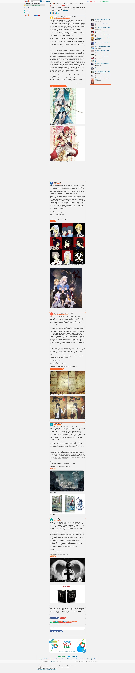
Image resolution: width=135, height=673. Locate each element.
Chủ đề (92, 661)
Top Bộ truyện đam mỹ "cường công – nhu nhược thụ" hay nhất (102, 42)
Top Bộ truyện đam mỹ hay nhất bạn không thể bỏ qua (102, 51)
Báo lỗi (63, 5)
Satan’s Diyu (59, 520)
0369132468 (43, 666)
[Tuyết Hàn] (50, 5)
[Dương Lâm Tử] (95, 29)
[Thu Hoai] (95, 39)
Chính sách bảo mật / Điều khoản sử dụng (44, 669)
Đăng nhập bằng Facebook (57, 631)
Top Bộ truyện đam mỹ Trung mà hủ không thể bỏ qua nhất (102, 20)
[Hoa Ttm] (95, 48)
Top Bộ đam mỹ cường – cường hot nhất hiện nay (102, 79)
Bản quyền (59, 661)
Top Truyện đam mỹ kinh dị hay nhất (101, 31)
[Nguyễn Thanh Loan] (95, 21)
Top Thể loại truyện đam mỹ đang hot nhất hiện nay (102, 47)
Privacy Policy (54, 669)
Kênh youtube (87, 661)
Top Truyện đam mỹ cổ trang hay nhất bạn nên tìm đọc (102, 34)
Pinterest (39, 15)
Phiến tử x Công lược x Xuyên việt (62, 314)
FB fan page (81, 661)
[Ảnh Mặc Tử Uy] (95, 55)
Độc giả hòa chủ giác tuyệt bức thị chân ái (63, 18)
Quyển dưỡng (53, 468)
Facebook (35, 15)
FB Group (76, 661)
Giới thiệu (39, 661)
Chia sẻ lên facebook (54, 617)
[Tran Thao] (95, 52)
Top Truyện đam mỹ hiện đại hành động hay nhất (102, 28)
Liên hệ (96, 661)
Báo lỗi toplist (62, 617)
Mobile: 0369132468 (46, 661)
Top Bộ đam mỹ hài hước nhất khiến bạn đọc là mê (102, 67)
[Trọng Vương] (95, 35)
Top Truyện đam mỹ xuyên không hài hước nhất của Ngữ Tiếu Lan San (102, 23)
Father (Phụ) (59, 183)
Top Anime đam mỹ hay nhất (100, 59)
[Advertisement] (67, 172)
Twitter (37, 15)
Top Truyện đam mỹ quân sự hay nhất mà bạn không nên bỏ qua (102, 38)
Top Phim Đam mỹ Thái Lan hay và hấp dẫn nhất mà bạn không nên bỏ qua (102, 72)
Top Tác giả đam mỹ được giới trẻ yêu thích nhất (102, 75)
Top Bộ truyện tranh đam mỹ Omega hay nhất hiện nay (102, 64)
